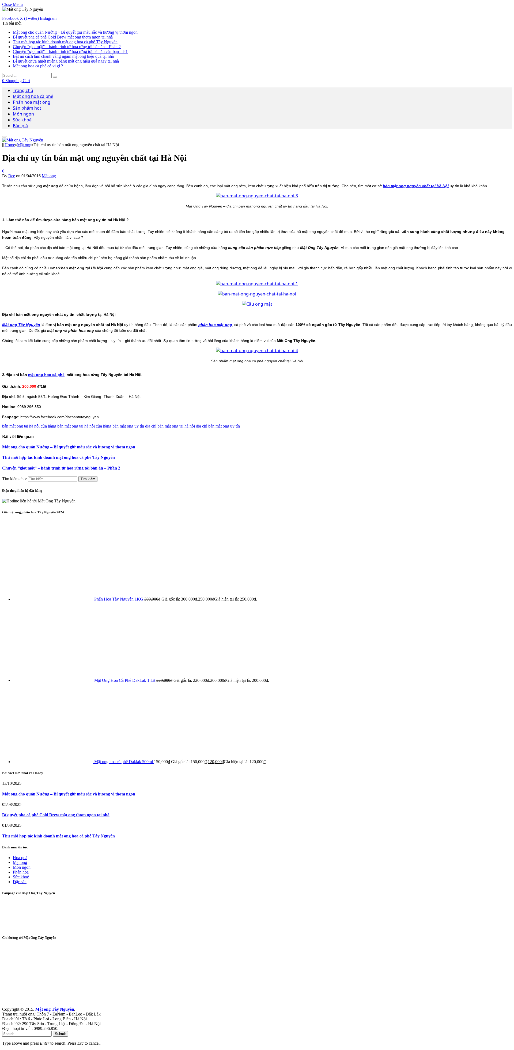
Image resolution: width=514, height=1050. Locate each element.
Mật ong (49, 176)
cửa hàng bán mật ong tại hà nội (68, 426)
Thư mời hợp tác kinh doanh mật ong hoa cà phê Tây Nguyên (65, 42)
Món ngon (23, 114)
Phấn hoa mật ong (31, 102)
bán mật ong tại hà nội (21, 426)
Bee (11, 176)
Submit (60, 1034)
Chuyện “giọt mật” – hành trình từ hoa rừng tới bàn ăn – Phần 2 (67, 46)
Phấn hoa (21, 872)
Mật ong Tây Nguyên (54, 1009)
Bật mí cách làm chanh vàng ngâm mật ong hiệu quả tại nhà (63, 56)
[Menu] (4, 136)
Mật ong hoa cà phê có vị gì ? (38, 66)
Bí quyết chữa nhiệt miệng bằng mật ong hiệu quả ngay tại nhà (66, 61)
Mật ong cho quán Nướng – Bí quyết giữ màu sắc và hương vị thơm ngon (75, 32)
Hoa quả (20, 857)
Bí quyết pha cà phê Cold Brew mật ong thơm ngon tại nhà (63, 37)
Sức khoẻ (22, 120)
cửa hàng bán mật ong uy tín (120, 426)
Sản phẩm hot (27, 108)
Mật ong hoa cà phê (33, 96)
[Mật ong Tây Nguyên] (22, 140)
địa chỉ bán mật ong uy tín (218, 426)
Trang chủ (23, 90)
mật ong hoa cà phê (46, 374)
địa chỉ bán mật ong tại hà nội (170, 426)
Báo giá (20, 126)
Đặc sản (20, 881)
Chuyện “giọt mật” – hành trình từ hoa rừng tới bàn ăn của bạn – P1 (70, 51)
